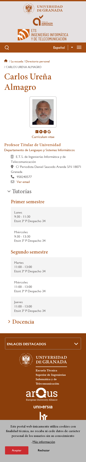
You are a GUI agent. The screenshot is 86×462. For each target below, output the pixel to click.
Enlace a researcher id (41, 131)
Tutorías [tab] (22, 192)
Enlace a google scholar (49, 131)
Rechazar (44, 450)
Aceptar (17, 450)
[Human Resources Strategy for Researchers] (43, 418)
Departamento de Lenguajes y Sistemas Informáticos (39, 150)
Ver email (23, 182)
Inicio (6, 61)
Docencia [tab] (23, 322)
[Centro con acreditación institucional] (43, 20)
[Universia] (43, 407)
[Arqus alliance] (41, 394)
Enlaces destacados (26, 344)
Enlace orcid (45, 131)
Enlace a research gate (36, 131)
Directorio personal (37, 61)
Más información (44, 442)
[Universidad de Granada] (43, 8)
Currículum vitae (43, 137)
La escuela (17, 61)
